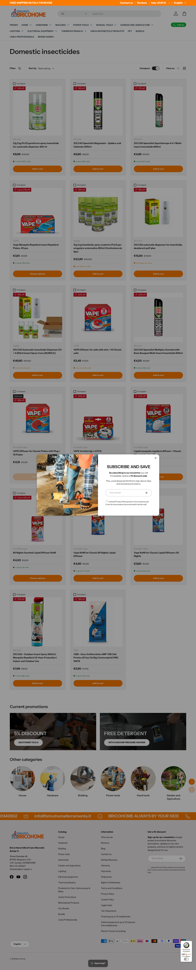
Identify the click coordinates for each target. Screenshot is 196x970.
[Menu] (190, 942)
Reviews (142, 2)
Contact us (126, 2)
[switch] (186, 959)
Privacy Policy (121, 501)
